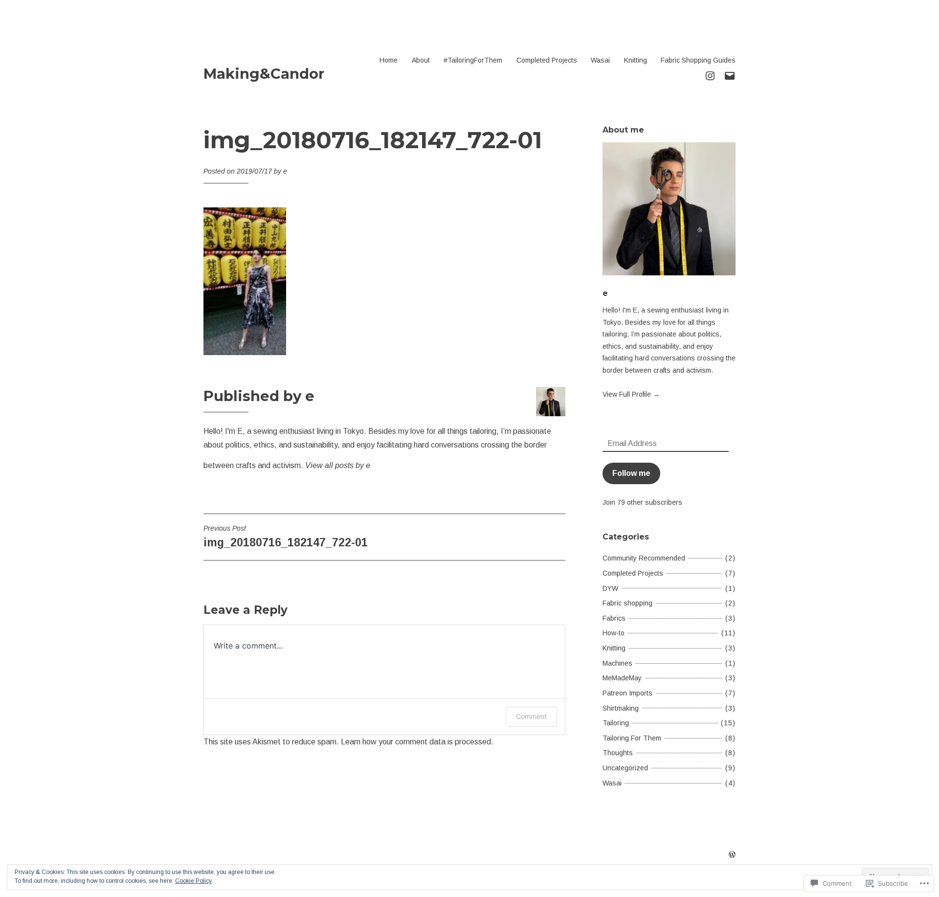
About (421, 60)
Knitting (635, 60)
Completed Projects (546, 60)
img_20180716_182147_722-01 (285, 536)
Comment (531, 716)
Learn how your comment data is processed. (417, 742)
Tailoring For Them (632, 738)
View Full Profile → (631, 394)
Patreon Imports (627, 693)
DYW (610, 588)
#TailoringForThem (473, 60)
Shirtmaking (621, 708)
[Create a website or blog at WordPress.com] (732, 855)
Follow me (631, 473)
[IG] (710, 75)
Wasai (600, 60)
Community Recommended (644, 558)
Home (389, 60)
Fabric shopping (627, 603)
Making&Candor (263, 73)
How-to (614, 633)
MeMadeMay (622, 678)
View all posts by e (337, 465)
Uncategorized (625, 768)
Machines (617, 663)
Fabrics (614, 618)
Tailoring (616, 723)
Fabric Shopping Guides (698, 60)
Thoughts (618, 753)
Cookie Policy (193, 880)
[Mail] (730, 75)
